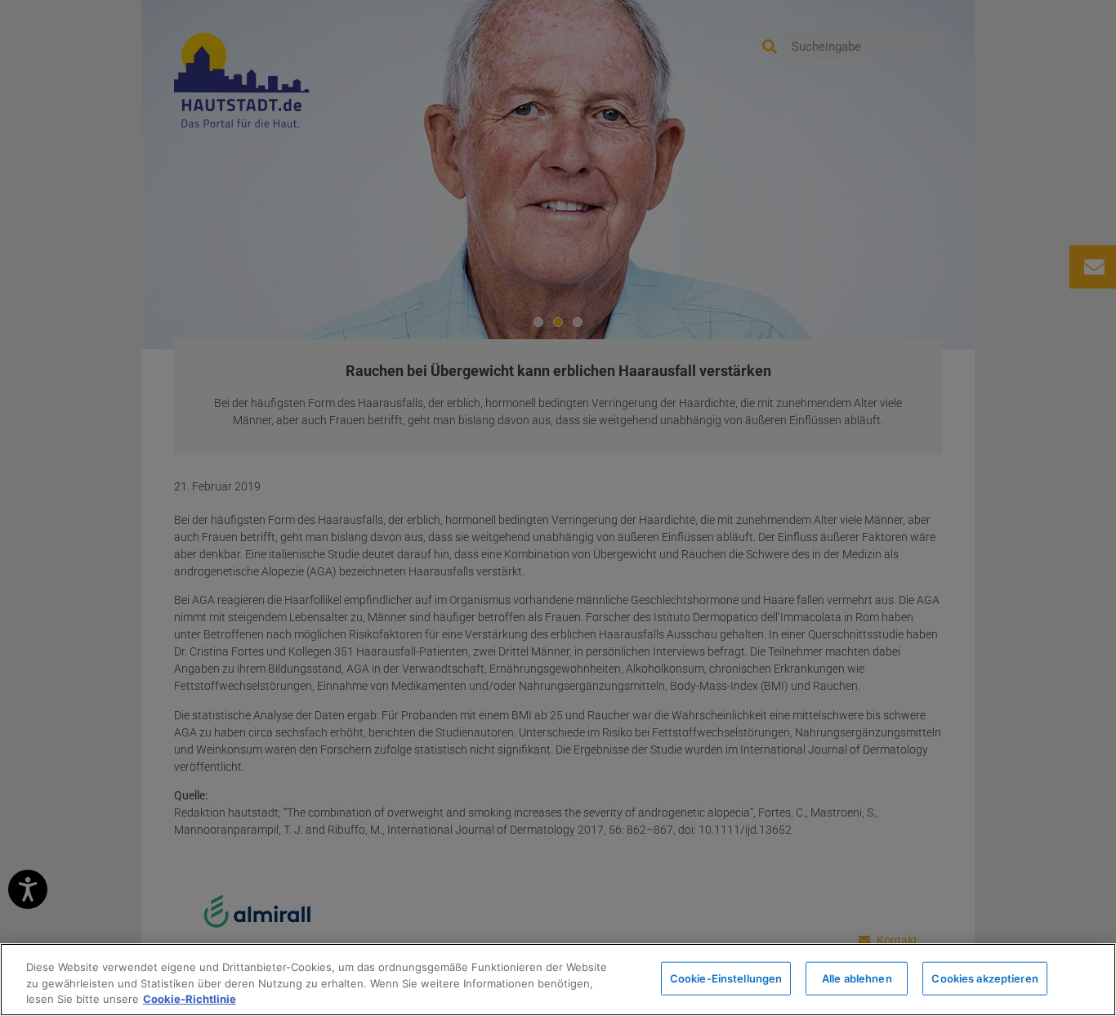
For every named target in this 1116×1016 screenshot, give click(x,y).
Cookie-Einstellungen (726, 977)
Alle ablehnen (857, 977)
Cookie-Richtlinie (189, 998)
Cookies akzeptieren (984, 977)
